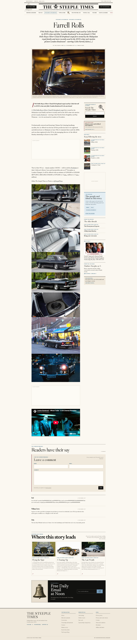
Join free (100, 591)
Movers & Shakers (31, 12)
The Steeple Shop (65, 632)
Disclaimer (98, 625)
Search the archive (65, 629)
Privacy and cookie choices (102, 617)
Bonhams (74, 168)
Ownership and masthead (67, 622)
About (62, 615)
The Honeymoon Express (91, 226)
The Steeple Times (59, 45)
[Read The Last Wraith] (93, 549)
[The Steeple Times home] (68, 7)
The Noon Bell (37, 624)
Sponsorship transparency (84, 622)
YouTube (29, 624)
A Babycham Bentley (90, 231)
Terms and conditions (100, 622)
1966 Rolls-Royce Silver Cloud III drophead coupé (48, 110)
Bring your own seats (90, 236)
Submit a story (64, 627)
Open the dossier (90, 213)
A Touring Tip (62, 559)
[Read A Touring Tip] (68, 549)
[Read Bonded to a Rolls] (87, 158)
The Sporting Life (76, 12)
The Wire (94, 12)
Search (95, 116)
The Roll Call (86, 12)
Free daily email (31, 6)
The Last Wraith (88, 559)
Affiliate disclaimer (100, 627)
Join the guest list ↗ (90, 129)
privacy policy (48, 487)
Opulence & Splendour (50, 12)
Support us (45, 624)
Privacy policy (99, 615)
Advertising (81, 615)
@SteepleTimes (58, 181)
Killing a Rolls (94, 142)
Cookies (98, 620)
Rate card (81, 620)
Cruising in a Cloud (95, 165)
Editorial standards (65, 617)
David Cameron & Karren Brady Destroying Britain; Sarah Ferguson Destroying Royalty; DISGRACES (94, 257)
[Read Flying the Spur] (43, 549)
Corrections (64, 620)
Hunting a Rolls (94, 150)
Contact (63, 625)
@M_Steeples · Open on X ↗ (90, 273)
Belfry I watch (82, 617)
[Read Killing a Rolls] (87, 142)
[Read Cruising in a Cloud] (87, 166)
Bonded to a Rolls (95, 158)
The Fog (40, 12)
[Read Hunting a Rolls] (87, 150)
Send (101, 487)
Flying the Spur (38, 559)
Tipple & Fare (62, 12)
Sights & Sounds (103, 12)
